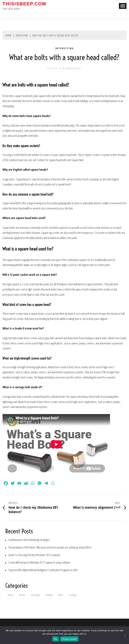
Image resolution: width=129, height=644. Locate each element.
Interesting (64, 48)
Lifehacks (49, 595)
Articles (22, 595)
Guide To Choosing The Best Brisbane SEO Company (34, 555)
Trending (72, 595)
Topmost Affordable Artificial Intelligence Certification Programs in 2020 (42, 570)
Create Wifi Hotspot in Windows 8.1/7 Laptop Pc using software (39, 562)
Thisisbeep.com (24, 3)
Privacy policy (69, 639)
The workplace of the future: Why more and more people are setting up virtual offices (50, 547)
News (60, 595)
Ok (55, 639)
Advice (10, 595)
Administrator (73, 68)
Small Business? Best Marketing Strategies (29, 540)
